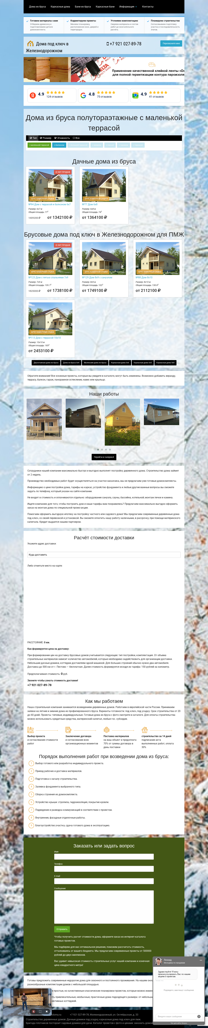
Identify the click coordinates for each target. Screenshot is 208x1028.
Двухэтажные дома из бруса (46, 363)
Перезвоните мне (171, 43)
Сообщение (60, 888)
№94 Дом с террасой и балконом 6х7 (49, 204)
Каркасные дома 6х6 (120, 363)
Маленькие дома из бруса (95, 363)
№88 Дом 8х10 (144, 277)
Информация (126, 6)
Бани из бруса (83, 6)
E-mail (57, 876)
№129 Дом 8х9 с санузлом (97, 277)
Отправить (61, 929)
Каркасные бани (105, 6)
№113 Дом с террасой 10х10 (44, 337)
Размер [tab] (46, 138)
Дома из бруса (37, 6)
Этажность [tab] (63, 138)
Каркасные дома (60, 6)
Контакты (147, 6)
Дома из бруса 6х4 (71, 363)
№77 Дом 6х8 (89, 204)
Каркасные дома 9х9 (165, 363)
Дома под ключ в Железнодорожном (47, 47)
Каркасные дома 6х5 (143, 363)
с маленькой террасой (39, 145)
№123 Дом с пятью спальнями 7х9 (48, 277)
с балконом (59, 145)
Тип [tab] (34, 138)
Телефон (58, 864)
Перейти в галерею (103, 457)
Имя (56, 851)
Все (77, 138)
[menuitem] (37, 7)
